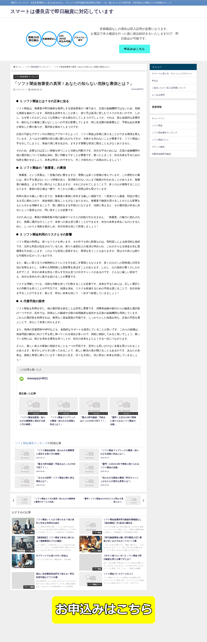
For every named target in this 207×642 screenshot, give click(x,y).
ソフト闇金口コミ (160, 140)
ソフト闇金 (157, 126)
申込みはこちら (134, 49)
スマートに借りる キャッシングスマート (172, 73)
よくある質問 (158, 95)
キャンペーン (158, 118)
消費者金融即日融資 (161, 154)
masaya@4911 (137, 89)
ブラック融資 (158, 147)
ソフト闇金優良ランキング (26, 77)
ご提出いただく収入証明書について (169, 88)
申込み (155, 81)
